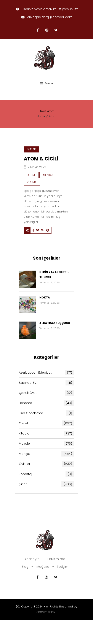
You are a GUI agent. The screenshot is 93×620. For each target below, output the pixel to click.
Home (41, 116)
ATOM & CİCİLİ (41, 158)
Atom (52, 116)
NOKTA (44, 297)
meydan (48, 175)
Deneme (45, 403)
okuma (32, 182)
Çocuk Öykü (45, 393)
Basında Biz (45, 383)
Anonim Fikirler (47, 612)
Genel (45, 423)
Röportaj (45, 474)
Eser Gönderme (45, 413)
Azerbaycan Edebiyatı (45, 372)
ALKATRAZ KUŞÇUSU (54, 323)
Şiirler (31, 149)
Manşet (45, 454)
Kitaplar (45, 433)
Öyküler (45, 464)
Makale (45, 443)
